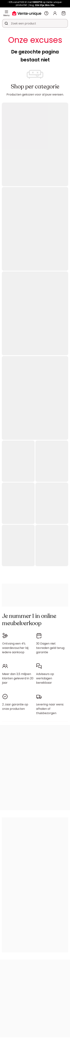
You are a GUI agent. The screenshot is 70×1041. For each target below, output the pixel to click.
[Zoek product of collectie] (6, 23)
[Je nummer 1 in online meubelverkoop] (26, 13)
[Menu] (6, 12)
